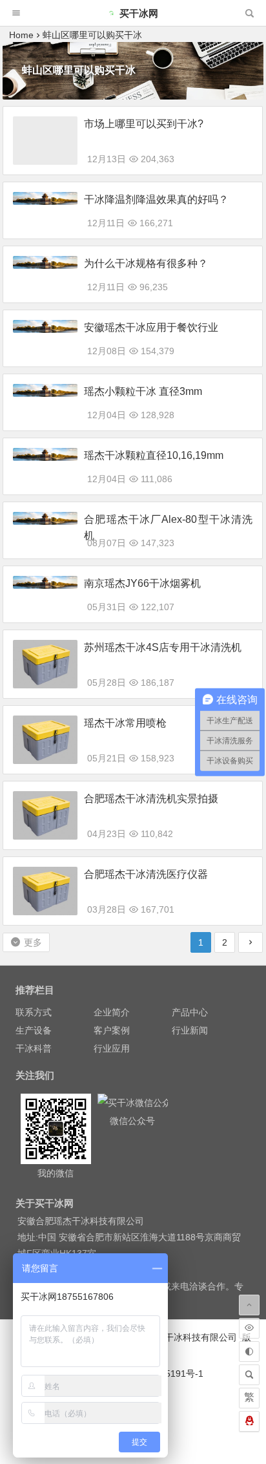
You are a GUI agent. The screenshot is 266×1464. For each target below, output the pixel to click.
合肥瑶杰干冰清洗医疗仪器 (146, 874)
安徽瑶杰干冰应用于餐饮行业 (151, 327)
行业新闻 (190, 1030)
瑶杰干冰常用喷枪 (125, 722)
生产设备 (33, 1030)
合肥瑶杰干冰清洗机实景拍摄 (151, 798)
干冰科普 (33, 1048)
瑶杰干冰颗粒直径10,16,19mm (153, 455)
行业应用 (112, 1048)
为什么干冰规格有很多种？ (146, 263)
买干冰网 (138, 13)
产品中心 (190, 1012)
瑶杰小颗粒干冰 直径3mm (143, 391)
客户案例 (112, 1030)
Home (21, 35)
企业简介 (112, 1012)
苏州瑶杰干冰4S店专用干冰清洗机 (162, 647)
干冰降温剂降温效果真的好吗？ (156, 199)
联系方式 (33, 1012)
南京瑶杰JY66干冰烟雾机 (142, 583)
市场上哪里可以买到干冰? (143, 123)
